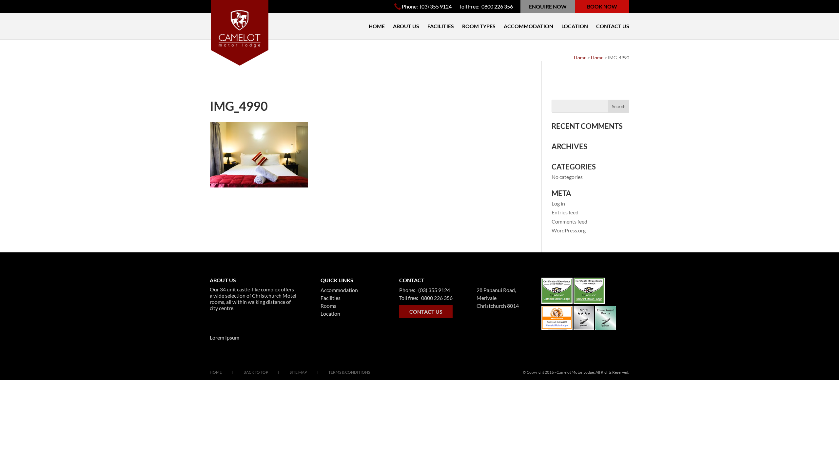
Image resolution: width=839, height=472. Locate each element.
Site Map (298, 372)
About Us (406, 26)
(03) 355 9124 (435, 6)
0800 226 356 (497, 6)
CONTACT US (425, 311)
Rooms (328, 306)
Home (377, 26)
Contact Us (612, 26)
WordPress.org (569, 230)
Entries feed (565, 212)
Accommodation (528, 26)
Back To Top (256, 372)
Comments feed (569, 221)
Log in (558, 203)
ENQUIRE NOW (548, 6)
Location (574, 26)
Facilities (440, 26)
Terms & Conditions (349, 372)
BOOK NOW (602, 6)
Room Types (479, 26)
